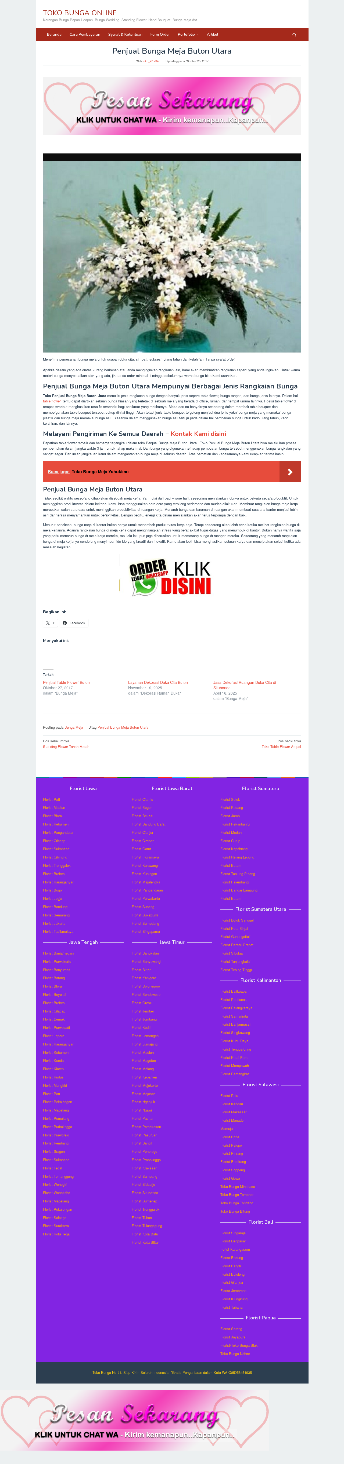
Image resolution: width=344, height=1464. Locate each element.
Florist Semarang (56, 915)
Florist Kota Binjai (234, 928)
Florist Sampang (144, 1176)
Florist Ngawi (142, 1110)
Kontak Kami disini (198, 434)
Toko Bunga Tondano (236, 1202)
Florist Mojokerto (145, 1085)
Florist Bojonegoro (146, 986)
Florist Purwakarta (146, 898)
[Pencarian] (294, 34)
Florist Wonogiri (55, 1184)
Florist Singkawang (235, 1032)
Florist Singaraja (233, 1232)
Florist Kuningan (144, 873)
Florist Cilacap (54, 840)
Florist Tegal (52, 1168)
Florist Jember (143, 1011)
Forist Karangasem (235, 1249)
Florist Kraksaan (144, 1168)
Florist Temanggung (58, 1176)
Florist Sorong (231, 1328)
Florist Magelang (56, 1110)
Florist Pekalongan (57, 1101)
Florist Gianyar (231, 1282)
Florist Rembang (56, 1143)
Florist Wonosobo (56, 1192)
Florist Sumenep (144, 1201)
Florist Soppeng (232, 1169)
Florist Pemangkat (234, 1073)
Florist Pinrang (231, 1153)
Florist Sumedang (145, 923)
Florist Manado (231, 1120)
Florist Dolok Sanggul (237, 920)
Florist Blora (52, 815)
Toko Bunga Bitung (235, 1211)
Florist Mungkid (55, 1085)
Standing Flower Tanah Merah (66, 743)
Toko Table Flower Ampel (281, 743)
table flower (51, 400)
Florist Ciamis (142, 799)
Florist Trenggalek (57, 865)
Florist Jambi (230, 815)
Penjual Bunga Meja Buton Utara (123, 727)
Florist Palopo (231, 1145)
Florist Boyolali (54, 994)
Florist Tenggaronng (235, 1049)
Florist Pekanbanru (235, 824)
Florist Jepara (53, 1035)
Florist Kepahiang (234, 848)
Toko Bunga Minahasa (237, 1186)
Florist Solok (230, 799)
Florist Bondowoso (146, 994)
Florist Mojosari (144, 1093)
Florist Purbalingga (57, 1126)
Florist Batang (54, 977)
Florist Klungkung (234, 1298)
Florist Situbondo (145, 1192)
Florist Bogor (53, 890)
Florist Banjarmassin (236, 1024)
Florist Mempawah (234, 1065)
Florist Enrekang (233, 1161)
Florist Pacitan (143, 1118)
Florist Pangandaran (58, 832)
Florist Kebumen (56, 824)
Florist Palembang (234, 882)
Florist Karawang (145, 865)
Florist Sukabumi (145, 915)
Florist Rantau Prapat (236, 944)
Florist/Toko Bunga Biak (239, 1345)
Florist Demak (54, 1019)
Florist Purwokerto (57, 961)
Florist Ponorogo (144, 1151)
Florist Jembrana (233, 1290)
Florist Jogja (52, 898)
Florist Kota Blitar (145, 1242)
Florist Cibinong (55, 857)
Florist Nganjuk (143, 1101)
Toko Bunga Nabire (235, 1353)
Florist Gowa (230, 1178)
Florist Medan (231, 832)
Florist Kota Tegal (56, 1233)
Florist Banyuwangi (146, 961)
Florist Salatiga (54, 1217)
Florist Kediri (141, 1027)
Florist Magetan (144, 1060)
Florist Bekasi (142, 815)
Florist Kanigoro (144, 977)
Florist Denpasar (233, 1240)
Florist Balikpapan (234, 991)
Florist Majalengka (146, 882)
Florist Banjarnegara (58, 953)
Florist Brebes (54, 873)
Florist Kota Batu (145, 1233)
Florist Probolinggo (146, 1159)
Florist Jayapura (232, 1337)
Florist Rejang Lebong (237, 857)
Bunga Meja (73, 727)
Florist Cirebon (143, 840)
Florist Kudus (53, 1077)
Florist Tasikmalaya (58, 931)
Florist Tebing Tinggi (236, 969)
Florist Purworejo (56, 1135)
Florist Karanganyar (58, 882)
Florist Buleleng (232, 1274)
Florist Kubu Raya (234, 1040)
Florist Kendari (231, 1103)
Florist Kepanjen (144, 1077)
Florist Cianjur (142, 832)
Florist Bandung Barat (149, 824)
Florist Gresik (142, 1002)
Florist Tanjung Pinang (237, 873)
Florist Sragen (54, 1151)
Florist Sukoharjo (56, 848)
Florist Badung (231, 1257)
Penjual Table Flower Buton (66, 682)
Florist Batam (230, 865)
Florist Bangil (142, 1143)
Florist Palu (229, 1095)
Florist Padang (231, 807)
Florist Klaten (53, 1068)
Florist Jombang (144, 1019)
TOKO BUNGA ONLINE (80, 13)
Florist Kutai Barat (234, 1057)
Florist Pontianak (233, 999)
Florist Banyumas (56, 969)
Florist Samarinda (234, 1016)
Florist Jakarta (54, 923)
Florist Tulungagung (147, 1225)
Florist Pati (51, 799)
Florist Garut (141, 848)
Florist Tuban (142, 1217)
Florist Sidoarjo (143, 1184)
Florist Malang (143, 1068)
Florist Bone (229, 1136)
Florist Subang (143, 906)
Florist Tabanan (232, 1307)
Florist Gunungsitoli (235, 936)
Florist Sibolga (231, 953)
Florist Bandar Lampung (238, 890)
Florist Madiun (54, 807)
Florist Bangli (230, 1265)
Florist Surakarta (56, 1225)
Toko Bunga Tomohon (237, 1194)
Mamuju (226, 1128)
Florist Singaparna (146, 931)
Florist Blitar (141, 969)
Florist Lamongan (145, 1035)
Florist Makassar (233, 1111)
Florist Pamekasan (146, 1126)
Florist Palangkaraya (236, 1007)
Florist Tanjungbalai (235, 961)
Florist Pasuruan (144, 1135)
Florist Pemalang (56, 1118)
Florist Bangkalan (145, 953)
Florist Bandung (55, 906)
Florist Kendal (53, 1060)
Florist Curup (230, 840)
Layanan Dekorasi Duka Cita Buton (158, 682)
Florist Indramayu (145, 857)
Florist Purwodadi (56, 1027)
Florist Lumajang (144, 1044)
